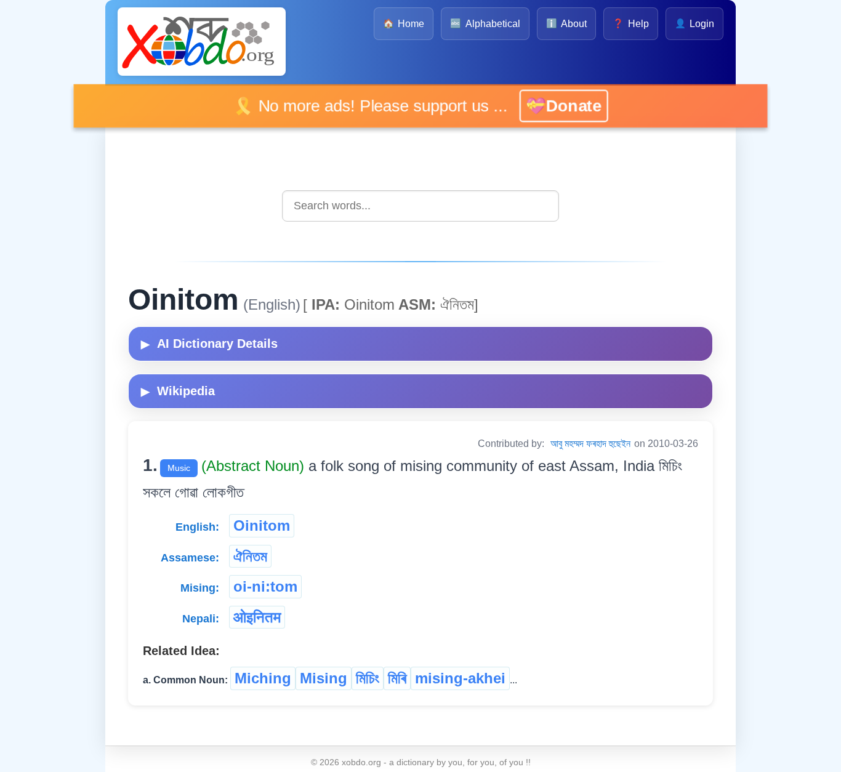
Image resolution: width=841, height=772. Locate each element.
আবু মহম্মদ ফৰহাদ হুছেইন (590, 443)
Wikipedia (178, 391)
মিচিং (367, 678)
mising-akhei (460, 678)
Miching (263, 678)
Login (694, 23)
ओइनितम (257, 617)
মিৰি (397, 678)
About (566, 23)
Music (178, 468)
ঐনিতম (250, 556)
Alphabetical (485, 23)
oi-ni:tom (265, 586)
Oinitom (261, 525)
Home (403, 23)
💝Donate (551, 105)
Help (630, 23)
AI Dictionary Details (209, 343)
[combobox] (420, 206)
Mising (323, 678)
